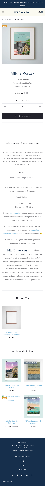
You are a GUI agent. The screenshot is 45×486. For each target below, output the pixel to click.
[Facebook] (17, 475)
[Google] (32, 475)
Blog (22, 461)
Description (22, 172)
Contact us (22, 469)
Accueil (4, 19)
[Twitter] (13, 475)
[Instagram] (22, 475)
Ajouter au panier (24, 116)
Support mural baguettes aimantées (11, 333)
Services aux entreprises (22, 456)
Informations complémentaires (22, 178)
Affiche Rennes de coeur (11, 386)
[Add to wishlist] (22, 125)
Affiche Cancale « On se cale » (33, 422)
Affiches (10, 19)
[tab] (22, 172)
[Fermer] (42, 2)
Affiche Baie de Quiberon (12, 422)
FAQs (22, 465)
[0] (42, 12)
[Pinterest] (27, 475)
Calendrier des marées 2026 (33, 386)
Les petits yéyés (34, 143)
